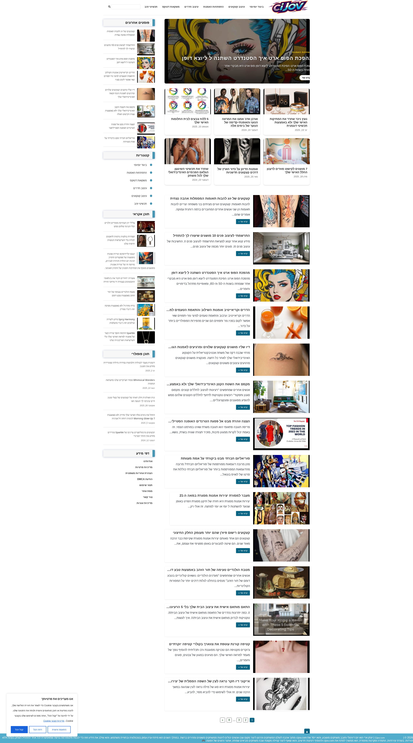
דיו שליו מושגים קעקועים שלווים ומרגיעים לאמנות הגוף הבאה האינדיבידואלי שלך (190, 347)
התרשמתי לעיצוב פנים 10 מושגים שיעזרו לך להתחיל (211, 235)
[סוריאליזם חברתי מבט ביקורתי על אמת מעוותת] (281, 486)
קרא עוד (306, 77)
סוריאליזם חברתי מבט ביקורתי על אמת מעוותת (215, 458)
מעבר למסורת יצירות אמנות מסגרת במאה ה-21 (215, 495)
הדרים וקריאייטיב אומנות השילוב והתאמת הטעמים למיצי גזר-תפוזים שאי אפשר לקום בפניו (183, 310)
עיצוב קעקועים (236, 6)
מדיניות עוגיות (144, 503)
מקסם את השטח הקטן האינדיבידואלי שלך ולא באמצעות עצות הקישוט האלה (193, 384)
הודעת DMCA (144, 479)
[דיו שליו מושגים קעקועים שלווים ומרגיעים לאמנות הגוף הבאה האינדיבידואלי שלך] (281, 375)
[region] (41, 715)
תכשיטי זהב (151, 6)
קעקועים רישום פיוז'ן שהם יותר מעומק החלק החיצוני (211, 532)
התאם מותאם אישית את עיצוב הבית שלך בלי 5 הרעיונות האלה (204, 607)
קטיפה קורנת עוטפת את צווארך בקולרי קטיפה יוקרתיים (209, 644)
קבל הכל (19, 729)
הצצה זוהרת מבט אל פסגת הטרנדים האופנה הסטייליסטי (208, 421)
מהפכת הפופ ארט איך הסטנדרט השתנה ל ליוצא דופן (210, 272)
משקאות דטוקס (171, 6)
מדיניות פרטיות (143, 467)
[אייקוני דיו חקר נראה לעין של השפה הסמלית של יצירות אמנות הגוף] (281, 709)
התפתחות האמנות (213, 6)
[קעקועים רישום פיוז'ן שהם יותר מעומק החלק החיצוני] (281, 560)
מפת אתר (147, 491)
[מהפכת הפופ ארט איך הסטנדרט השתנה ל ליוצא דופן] (281, 300)
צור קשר (147, 497)
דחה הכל (37, 729)
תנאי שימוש (145, 485)
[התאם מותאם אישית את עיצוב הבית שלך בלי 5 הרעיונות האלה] (281, 635)
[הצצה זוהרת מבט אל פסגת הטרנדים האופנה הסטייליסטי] (281, 449)
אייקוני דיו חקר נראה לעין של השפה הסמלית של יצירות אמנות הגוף (200, 681)
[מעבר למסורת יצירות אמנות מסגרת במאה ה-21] (281, 523)
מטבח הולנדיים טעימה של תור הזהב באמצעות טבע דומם (208, 570)
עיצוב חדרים (191, 6)
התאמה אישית (59, 729)
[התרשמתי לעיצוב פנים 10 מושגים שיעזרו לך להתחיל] (281, 263)
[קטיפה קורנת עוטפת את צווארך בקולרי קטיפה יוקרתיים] (281, 672)
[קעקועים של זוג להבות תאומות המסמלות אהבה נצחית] (281, 226)
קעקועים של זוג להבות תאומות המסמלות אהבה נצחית (210, 198)
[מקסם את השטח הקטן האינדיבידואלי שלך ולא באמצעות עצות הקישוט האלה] (281, 412)
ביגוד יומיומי (257, 6)
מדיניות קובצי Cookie (53, 720)
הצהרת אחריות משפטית (139, 473)
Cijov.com (380, 737)
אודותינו (147, 461)
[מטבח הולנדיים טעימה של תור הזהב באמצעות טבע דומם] (281, 597)
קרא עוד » (242, 221)
